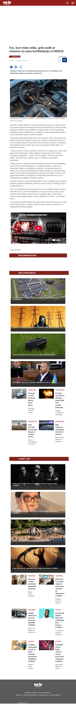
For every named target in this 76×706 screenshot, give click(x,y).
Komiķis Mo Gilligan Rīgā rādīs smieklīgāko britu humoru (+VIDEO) (59, 620)
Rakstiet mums (43, 695)
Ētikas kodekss (55, 695)
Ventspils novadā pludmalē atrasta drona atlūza (31, 399)
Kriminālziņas (15, 56)
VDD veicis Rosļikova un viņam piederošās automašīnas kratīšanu (35, 382)
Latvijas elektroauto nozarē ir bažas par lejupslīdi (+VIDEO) (32, 619)
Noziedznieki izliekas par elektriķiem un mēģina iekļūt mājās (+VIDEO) (36, 327)
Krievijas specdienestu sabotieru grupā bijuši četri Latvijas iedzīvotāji (59, 400)
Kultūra (58, 610)
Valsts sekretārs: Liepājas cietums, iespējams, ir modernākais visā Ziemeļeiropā (35, 298)
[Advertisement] (38, 31)
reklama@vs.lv (46, 692)
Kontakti (18, 695)
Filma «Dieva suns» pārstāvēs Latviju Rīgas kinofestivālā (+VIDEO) (35, 568)
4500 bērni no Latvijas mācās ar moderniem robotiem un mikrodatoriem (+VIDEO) (59, 587)
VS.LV (12, 60)
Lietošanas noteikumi (30, 695)
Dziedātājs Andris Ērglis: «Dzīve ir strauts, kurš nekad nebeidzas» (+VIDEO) (59, 653)
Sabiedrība (59, 576)
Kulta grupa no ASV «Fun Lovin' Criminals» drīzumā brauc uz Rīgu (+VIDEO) (35, 484)
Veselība (31, 641)
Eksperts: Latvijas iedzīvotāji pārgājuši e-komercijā (32, 584)
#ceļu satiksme (15, 250)
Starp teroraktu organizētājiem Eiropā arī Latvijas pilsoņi (32, 431)
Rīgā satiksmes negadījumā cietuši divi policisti (59, 429)
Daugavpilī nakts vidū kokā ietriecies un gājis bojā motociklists (34, 355)
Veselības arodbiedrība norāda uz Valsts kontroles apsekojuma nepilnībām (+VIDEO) (32, 653)
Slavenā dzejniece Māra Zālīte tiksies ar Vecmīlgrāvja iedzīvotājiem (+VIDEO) (35, 512)
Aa (60, 60)
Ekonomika (31, 576)
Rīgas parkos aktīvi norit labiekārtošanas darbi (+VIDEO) (32, 540)
